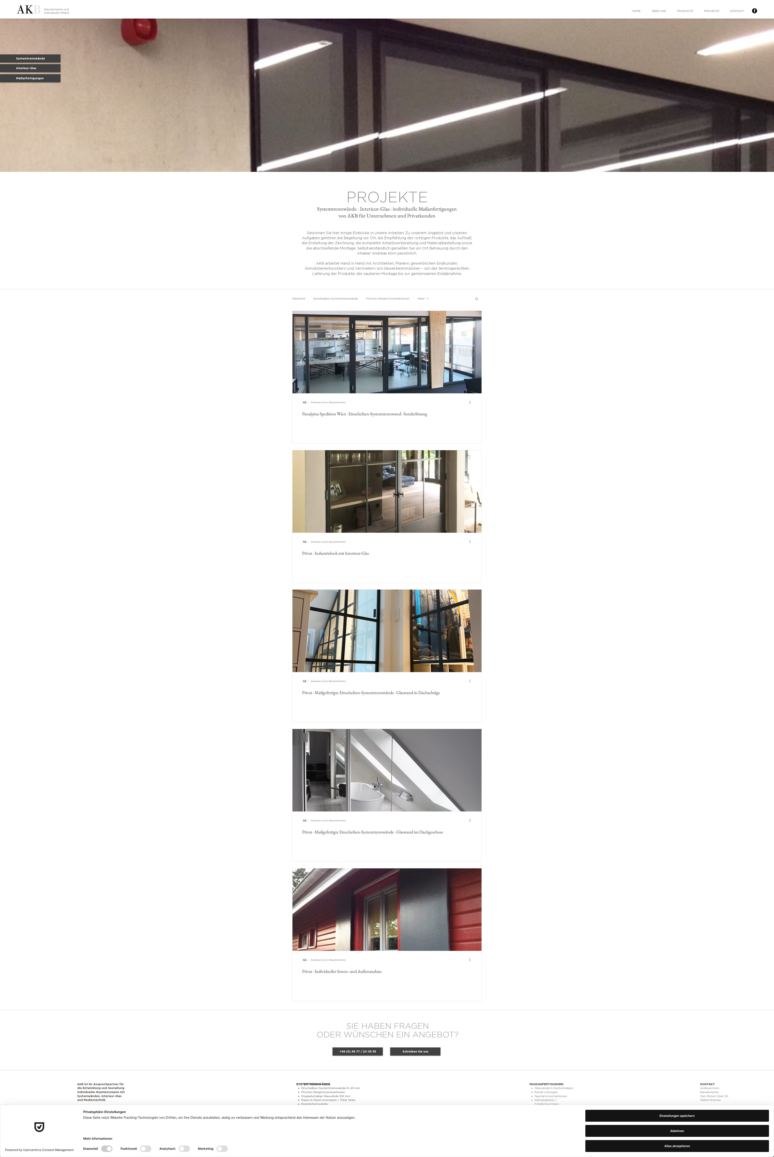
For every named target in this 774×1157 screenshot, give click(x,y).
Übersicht (298, 298)
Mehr (421, 298)
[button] (477, 299)
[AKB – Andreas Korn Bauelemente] (754, 10)
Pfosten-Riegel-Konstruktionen (388, 298)
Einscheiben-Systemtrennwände (335, 298)
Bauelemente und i (56, 11)
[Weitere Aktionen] (471, 402)
